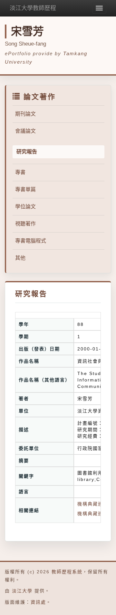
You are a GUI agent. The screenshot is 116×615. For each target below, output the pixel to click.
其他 (20, 258)
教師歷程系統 (67, 571)
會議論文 (25, 131)
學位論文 (25, 206)
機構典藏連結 (92, 513)
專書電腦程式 (30, 241)
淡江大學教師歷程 (33, 8)
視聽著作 (25, 223)
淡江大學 (22, 590)
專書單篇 (25, 189)
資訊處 (38, 602)
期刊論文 (25, 114)
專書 (20, 172)
